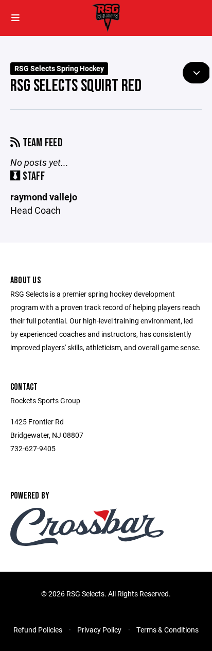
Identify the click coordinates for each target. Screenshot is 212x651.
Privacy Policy (99, 630)
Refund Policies (37, 630)
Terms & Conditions (167, 630)
